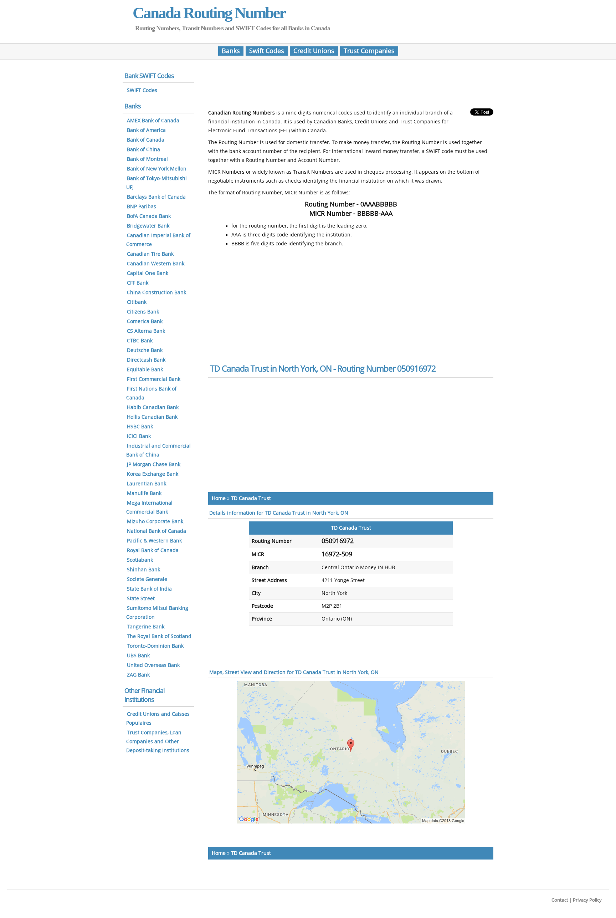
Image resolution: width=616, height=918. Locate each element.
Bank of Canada (145, 140)
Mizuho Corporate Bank (155, 522)
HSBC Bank (140, 427)
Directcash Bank (146, 360)
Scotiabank (140, 560)
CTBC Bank (140, 341)
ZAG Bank (138, 675)
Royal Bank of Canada (153, 550)
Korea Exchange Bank (152, 474)
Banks (231, 51)
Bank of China (143, 150)
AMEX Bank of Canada (153, 121)
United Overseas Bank (153, 665)
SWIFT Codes (142, 90)
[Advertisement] (351, 87)
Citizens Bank (143, 312)
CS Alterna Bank (146, 331)
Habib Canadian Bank (153, 407)
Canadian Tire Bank (150, 254)
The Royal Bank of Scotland (159, 636)
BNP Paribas (141, 207)
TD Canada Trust (251, 498)
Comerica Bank (145, 321)
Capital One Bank (147, 273)
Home (219, 498)
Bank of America (146, 130)
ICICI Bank (139, 436)
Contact (559, 900)
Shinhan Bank (143, 570)
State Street (141, 599)
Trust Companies (369, 51)
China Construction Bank (156, 293)
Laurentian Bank (146, 484)
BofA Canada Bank (149, 216)
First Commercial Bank (153, 379)
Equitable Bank (145, 370)
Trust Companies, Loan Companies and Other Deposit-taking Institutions (157, 742)
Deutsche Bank (145, 350)
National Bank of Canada (156, 531)
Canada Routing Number (209, 13)
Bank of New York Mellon (156, 169)
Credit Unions (313, 51)
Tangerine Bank (145, 627)
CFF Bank (137, 283)
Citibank (137, 302)
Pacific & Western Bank (154, 541)
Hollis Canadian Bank (152, 417)
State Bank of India (149, 589)
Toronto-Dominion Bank (155, 646)
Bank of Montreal (147, 159)
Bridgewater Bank (148, 226)
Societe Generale (147, 579)
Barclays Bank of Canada (156, 197)
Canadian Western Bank (155, 264)
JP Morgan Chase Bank (153, 464)
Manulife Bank (144, 493)
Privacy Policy (587, 900)
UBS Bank (138, 656)
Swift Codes (266, 51)
